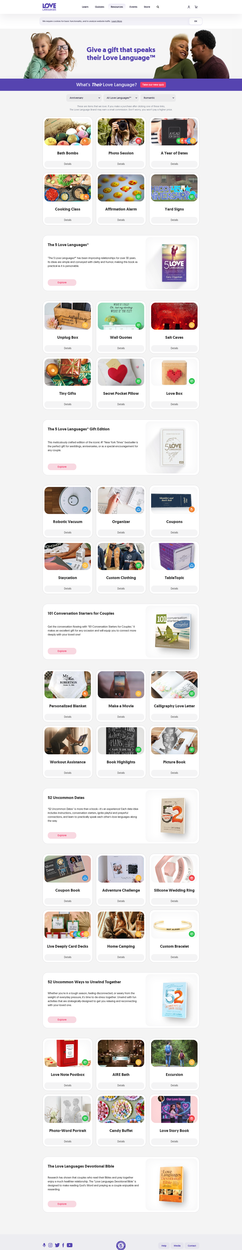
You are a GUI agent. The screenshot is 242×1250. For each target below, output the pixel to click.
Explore (62, 282)
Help (163, 1245)
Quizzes (99, 7)
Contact (192, 1245)
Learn (85, 7)
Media (177, 1245)
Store (147, 7)
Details (67, 164)
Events (133, 7)
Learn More (116, 21)
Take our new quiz (153, 84)
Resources (117, 7)
